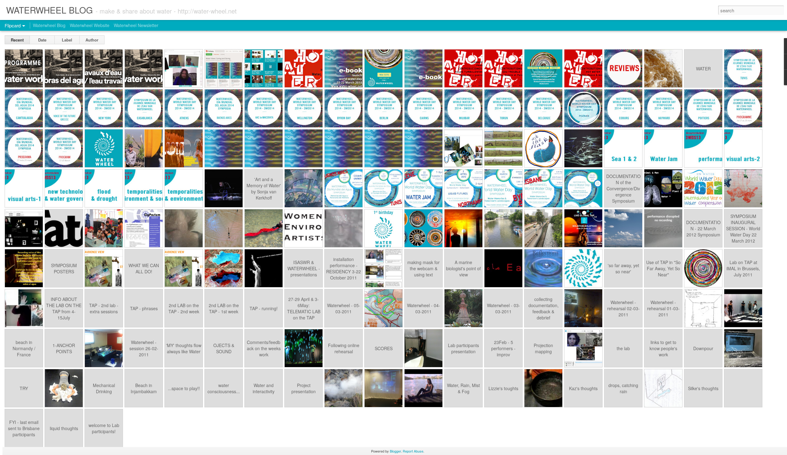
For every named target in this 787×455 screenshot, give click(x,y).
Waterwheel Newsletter (136, 25)
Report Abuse (413, 451)
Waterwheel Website (89, 25)
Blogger (395, 451)
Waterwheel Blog (49, 25)
